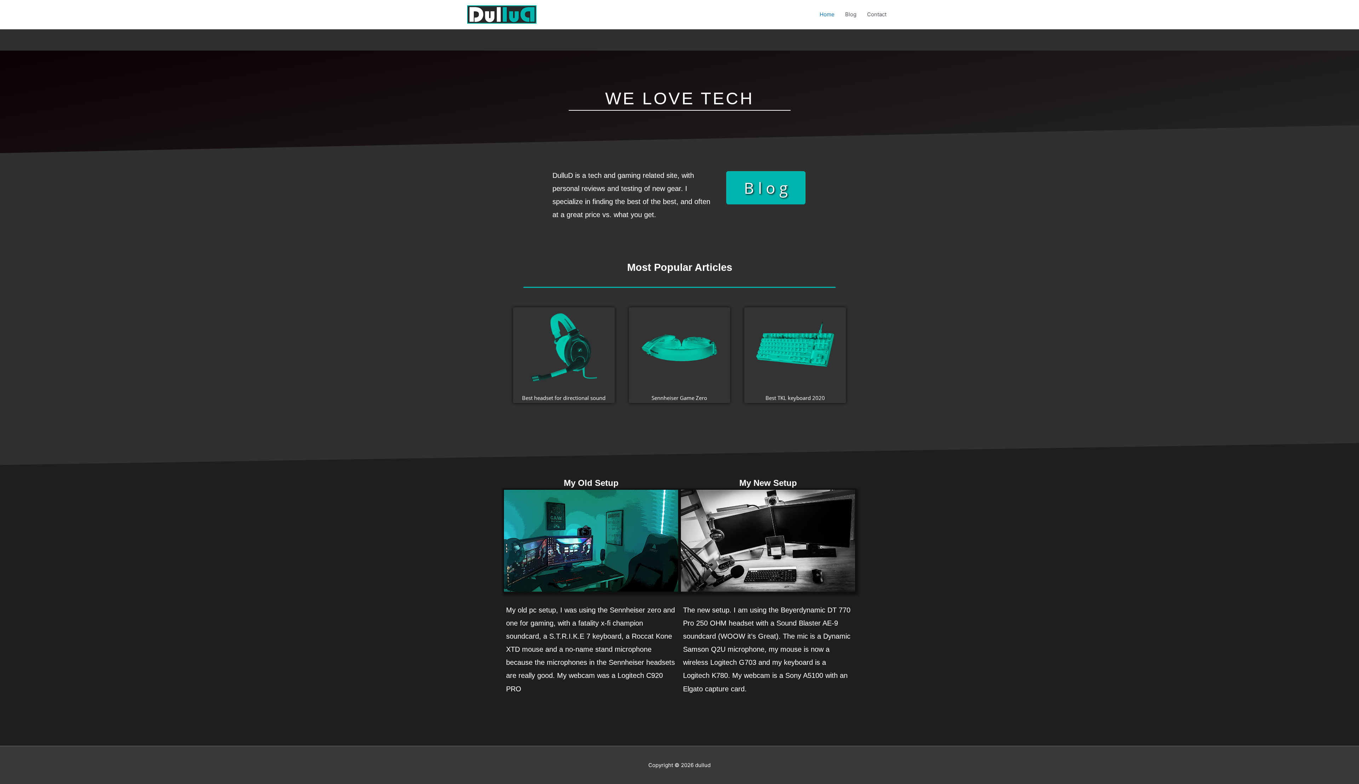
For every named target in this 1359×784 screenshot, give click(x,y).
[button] (765, 187)
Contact (877, 14)
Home (827, 14)
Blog (850, 14)
